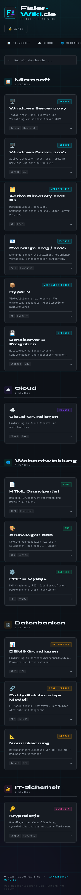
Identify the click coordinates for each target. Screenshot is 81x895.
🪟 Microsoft (18, 42)
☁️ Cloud (45, 42)
